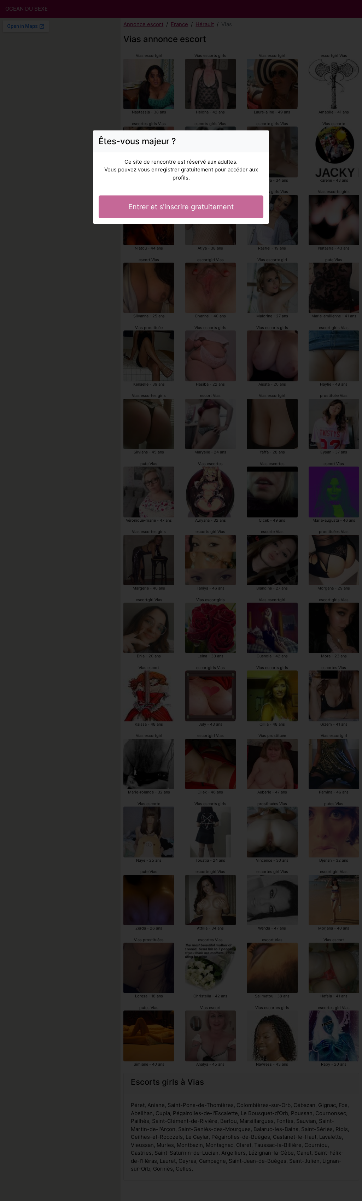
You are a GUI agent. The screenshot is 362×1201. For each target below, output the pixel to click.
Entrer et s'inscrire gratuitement (181, 207)
